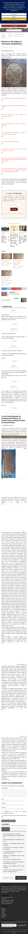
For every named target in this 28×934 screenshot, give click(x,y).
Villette (7, 779)
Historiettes (3, 915)
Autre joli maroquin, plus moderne (10, 141)
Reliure (10, 34)
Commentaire (4, 788)
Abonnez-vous (21, 878)
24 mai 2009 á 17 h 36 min (14, 347)
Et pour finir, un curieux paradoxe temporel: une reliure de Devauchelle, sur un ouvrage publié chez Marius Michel (14, 159)
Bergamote (14, 329)
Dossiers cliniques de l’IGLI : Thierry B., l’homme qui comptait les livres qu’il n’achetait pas (13, 835)
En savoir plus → (5, 892)
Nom (2, 799)
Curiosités (3, 914)
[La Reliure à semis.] (6, 256)
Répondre (14, 324)
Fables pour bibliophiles (6, 903)
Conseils (3, 917)
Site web (3, 807)
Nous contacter (4, 927)
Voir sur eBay (14, 26)
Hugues (11, 47)
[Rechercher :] (14, 30)
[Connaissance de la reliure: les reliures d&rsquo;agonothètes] (18, 256)
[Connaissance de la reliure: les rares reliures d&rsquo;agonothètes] (6, 273)
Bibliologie (3, 909)
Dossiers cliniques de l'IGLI (7, 897)
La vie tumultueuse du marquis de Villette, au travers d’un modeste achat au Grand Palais (13, 419)
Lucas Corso (4, 898)
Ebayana (3, 911)
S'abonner (14, 209)
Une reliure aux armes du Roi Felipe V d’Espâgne (13, 98)
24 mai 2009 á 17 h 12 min (14, 388)
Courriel (3, 803)
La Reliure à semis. (5, 260)
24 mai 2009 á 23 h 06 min (14, 330)
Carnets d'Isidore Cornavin (7, 901)
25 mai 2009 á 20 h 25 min (14, 311)
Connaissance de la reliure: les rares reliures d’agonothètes (6, 279)
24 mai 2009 (5, 47)
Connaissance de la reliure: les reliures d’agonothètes (17, 262)
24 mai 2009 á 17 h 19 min (14, 367)
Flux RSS (10, 927)
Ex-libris (3, 912)
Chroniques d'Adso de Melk (7, 900)
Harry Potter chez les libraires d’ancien (12, 859)
